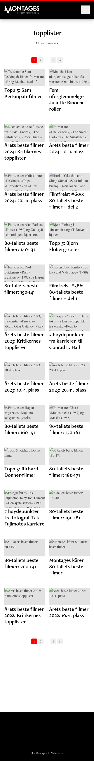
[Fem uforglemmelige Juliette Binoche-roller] (69, 77)
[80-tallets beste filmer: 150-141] (24, 273)
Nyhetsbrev (57, 753)
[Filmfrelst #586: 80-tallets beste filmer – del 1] (69, 273)
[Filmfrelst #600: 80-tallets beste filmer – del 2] (69, 182)
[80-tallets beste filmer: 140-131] (24, 230)
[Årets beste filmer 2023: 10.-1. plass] (24, 371)
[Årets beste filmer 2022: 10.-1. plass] (69, 597)
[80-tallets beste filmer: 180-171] (69, 456)
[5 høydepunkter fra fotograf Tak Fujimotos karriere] (24, 499)
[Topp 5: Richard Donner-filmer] (24, 456)
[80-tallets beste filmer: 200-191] (24, 548)
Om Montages (39, 753)
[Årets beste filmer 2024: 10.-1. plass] (69, 133)
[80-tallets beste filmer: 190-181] (69, 499)
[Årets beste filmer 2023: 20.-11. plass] (69, 371)
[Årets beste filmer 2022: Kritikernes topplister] (24, 597)
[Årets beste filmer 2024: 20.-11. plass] (24, 182)
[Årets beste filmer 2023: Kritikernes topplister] (24, 322)
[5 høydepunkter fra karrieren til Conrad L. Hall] (69, 322)
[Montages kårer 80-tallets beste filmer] (69, 548)
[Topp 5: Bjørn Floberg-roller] (69, 230)
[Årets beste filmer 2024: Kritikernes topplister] (24, 133)
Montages (11, 7)
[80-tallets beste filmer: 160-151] (24, 414)
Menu (85, 9)
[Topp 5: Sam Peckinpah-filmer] (24, 77)
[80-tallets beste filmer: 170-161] (69, 414)
